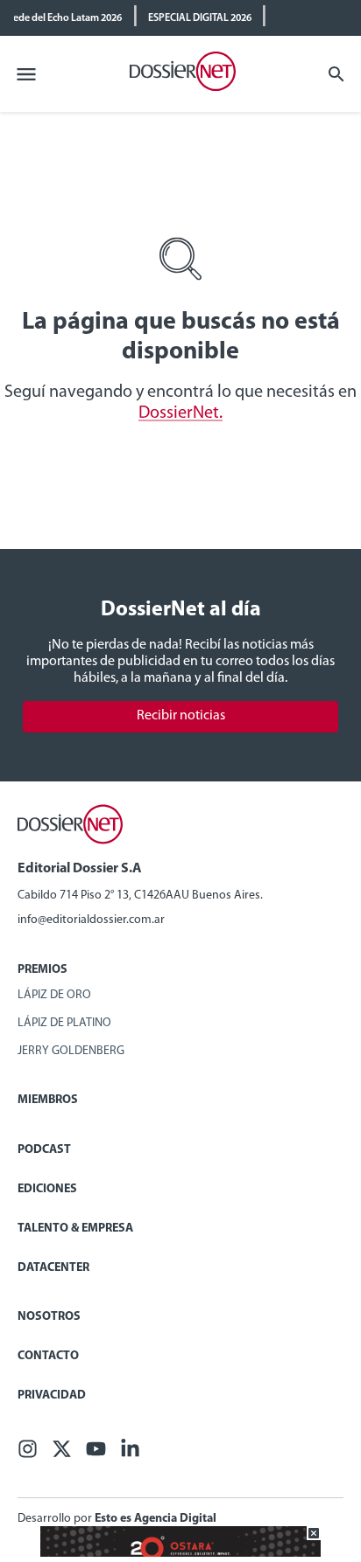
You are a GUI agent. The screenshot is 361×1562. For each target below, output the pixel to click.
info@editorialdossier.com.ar (91, 920)
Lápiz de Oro (54, 995)
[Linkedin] (130, 1454)
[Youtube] (96, 1454)
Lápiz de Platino (64, 1023)
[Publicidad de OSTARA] (180, 1553)
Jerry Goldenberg (71, 1051)
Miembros (48, 1100)
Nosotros (49, 1316)
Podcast (44, 1149)
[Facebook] (28, 1454)
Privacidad (52, 1395)
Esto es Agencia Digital (155, 1518)
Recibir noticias (181, 716)
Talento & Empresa (75, 1228)
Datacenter (53, 1267)
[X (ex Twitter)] (62, 1454)
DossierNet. (180, 413)
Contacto (48, 1356)
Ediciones (47, 1189)
